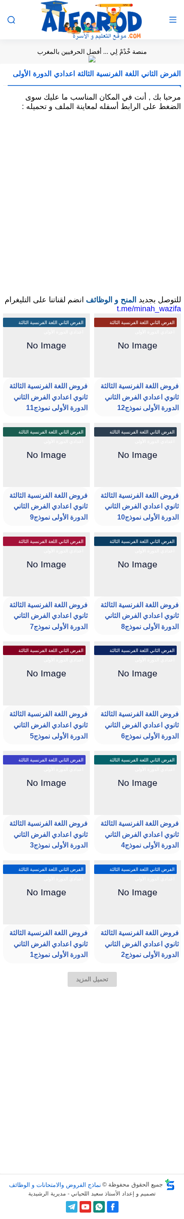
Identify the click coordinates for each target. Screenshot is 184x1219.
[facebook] (113, 1207)
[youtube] (85, 1207)
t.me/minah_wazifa (149, 308)
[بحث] (11, 20)
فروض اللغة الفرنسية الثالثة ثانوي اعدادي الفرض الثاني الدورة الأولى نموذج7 (48, 615)
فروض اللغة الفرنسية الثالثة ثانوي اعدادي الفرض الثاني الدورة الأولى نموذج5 (48, 724)
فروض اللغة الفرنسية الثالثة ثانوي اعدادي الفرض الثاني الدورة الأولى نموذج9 (48, 506)
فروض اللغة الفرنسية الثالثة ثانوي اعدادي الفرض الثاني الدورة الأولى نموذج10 (140, 506)
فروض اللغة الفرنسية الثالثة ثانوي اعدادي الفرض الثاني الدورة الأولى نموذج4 (140, 834)
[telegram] (71, 1207)
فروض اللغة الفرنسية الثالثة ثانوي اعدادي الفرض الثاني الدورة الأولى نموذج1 (48, 943)
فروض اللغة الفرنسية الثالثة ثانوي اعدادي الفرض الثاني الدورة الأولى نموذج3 (48, 834)
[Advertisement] (92, 203)
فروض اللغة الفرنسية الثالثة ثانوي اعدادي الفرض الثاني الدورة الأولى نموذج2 (140, 943)
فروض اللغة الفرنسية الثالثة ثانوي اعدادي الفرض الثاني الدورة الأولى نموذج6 (140, 724)
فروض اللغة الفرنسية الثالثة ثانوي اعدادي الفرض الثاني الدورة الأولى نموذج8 (140, 615)
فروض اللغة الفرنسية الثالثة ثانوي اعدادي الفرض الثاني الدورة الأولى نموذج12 (140, 396)
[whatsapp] (99, 1207)
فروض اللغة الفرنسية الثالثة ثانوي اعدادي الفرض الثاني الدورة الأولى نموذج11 (48, 396)
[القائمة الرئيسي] (172, 20)
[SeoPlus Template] (170, 1184)
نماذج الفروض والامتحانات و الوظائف (55, 1184)
